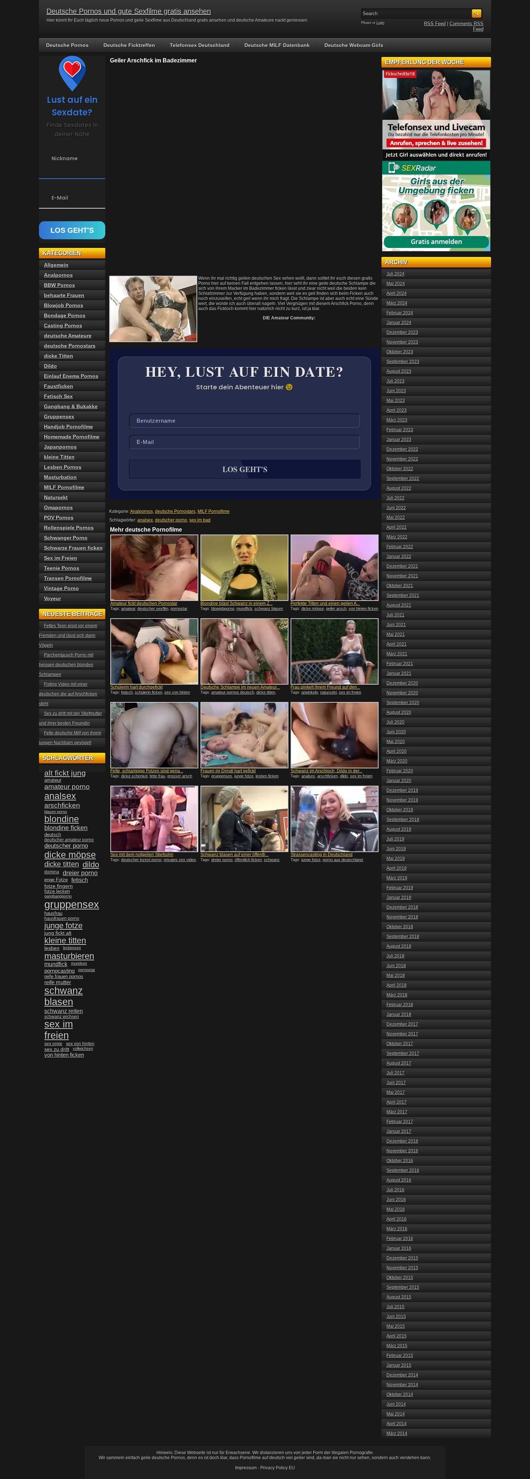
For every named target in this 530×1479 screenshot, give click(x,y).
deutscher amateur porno (69, 839)
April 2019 (397, 868)
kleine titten (65, 940)
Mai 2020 (396, 741)
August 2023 (399, 371)
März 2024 (397, 303)
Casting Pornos (63, 325)
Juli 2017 (396, 1073)
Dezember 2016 (402, 1141)
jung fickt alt (57, 933)
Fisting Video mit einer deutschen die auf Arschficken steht (68, 694)
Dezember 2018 (402, 907)
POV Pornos (59, 517)
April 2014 (397, 1423)
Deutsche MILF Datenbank (277, 45)
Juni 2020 (396, 731)
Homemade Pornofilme (72, 437)
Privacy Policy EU (277, 1467)
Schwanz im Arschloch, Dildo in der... (326, 770)
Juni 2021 (396, 624)
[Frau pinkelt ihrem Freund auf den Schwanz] (335, 651)
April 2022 (397, 527)
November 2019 (402, 800)
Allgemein (56, 265)
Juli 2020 (396, 722)
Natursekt (56, 497)
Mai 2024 (396, 283)
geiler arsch (336, 608)
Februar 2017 (400, 1121)
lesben (51, 948)
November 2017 (402, 1034)
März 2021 (397, 653)
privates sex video (180, 860)
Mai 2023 (396, 400)
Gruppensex (59, 416)
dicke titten (265, 692)
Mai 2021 (396, 634)
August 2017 (399, 1063)
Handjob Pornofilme (68, 426)
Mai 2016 (396, 1209)
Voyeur (52, 598)
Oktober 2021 (400, 585)
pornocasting (59, 971)
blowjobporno (222, 608)
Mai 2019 (396, 858)
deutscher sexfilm (152, 608)
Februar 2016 (400, 1238)
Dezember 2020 (402, 683)
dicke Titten (58, 356)
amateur (128, 608)
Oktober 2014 (400, 1394)
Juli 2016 (396, 1189)
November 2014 (402, 1384)
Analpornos (141, 511)
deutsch (52, 834)
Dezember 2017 (402, 1024)
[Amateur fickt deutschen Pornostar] (154, 568)
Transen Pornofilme (68, 578)
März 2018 (397, 995)
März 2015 (397, 1345)
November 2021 (402, 576)
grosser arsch (179, 776)
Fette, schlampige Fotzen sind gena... (146, 770)
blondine (61, 819)
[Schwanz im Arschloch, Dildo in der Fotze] (335, 735)
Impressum (246, 1467)
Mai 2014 (396, 1414)
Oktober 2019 (400, 809)
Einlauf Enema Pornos (71, 376)
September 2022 (403, 478)
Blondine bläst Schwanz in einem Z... (236, 603)
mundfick (244, 608)
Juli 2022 (396, 498)
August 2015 (399, 1297)
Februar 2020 (400, 770)
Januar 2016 (399, 1248)
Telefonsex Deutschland (200, 45)
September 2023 (403, 361)
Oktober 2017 (400, 1043)
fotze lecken (57, 891)
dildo (344, 776)
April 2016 (397, 1219)
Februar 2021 (400, 663)
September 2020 (403, 702)
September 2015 (403, 1287)
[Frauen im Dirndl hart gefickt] (244, 735)
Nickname (65, 158)
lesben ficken (267, 776)
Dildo (50, 366)
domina (51, 871)
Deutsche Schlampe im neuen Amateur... (240, 687)
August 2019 (399, 829)
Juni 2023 (396, 390)
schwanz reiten (63, 1011)
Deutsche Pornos (67, 45)
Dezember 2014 (402, 1375)
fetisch (127, 692)
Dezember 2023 (402, 332)
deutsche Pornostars (175, 511)
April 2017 (397, 1102)
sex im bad (200, 520)
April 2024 (397, 293)
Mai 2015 (396, 1326)
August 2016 (399, 1180)
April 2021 (397, 644)
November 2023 (402, 342)
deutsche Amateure (68, 336)
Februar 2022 (400, 546)
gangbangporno (58, 896)
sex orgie (53, 1043)
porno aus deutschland (343, 860)
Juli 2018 (396, 956)
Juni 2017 (396, 1082)
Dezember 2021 (402, 566)
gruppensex (221, 776)
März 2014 (397, 1433)
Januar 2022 (399, 556)
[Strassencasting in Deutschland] (335, 819)
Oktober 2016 (400, 1160)
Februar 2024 (400, 312)
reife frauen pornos (63, 976)
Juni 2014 (396, 1404)
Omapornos (58, 507)
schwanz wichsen (61, 1017)
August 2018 (399, 946)
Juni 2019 (396, 848)
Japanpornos (60, 447)
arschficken (327, 776)
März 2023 (397, 420)
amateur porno (67, 786)
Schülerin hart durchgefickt (136, 687)
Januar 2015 (399, 1365)
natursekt (328, 692)
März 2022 (397, 537)
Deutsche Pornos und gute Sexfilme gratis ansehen (129, 11)
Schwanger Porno (66, 538)
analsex (145, 520)
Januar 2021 (399, 673)
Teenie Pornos (61, 568)
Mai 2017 (396, 1092)
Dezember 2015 (402, 1258)
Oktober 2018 (400, 926)
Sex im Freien (60, 558)
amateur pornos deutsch (232, 692)
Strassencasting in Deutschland (322, 854)
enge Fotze (56, 879)
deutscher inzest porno (141, 860)
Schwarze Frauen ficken (73, 548)
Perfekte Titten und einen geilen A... (325, 603)
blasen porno (55, 812)
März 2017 (397, 1111)
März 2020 (397, 761)
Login (380, 23)
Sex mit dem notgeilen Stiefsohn (141, 854)
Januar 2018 (399, 1014)
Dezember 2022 (402, 449)
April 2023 (397, 410)
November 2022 (402, 459)
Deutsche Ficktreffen (129, 45)
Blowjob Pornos (63, 305)
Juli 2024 (396, 273)
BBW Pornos (59, 285)
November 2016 (402, 1150)
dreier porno (222, 860)
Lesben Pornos (62, 467)
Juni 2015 (396, 1316)
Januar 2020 (399, 780)
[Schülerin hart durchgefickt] (154, 651)
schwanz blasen (269, 608)
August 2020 (399, 712)
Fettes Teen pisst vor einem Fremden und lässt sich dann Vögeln (68, 635)
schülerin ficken (148, 692)
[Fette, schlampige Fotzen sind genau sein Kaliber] (154, 735)
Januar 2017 (399, 1131)
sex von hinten (177, 692)
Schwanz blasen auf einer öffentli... (234, 854)
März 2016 (397, 1228)
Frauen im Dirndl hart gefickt (228, 770)
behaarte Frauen (64, 295)
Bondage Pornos (64, 315)
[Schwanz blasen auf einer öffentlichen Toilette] (244, 819)
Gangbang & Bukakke (71, 406)
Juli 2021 (396, 615)
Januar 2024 (399, 322)
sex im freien (350, 692)
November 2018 (402, 917)
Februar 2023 (400, 429)
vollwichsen (83, 1048)
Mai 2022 (396, 517)
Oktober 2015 (400, 1277)
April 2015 (397, 1336)
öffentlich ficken (248, 860)
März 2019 (397, 878)
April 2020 (397, 751)
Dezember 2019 (402, 790)
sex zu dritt (56, 1049)
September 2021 (403, 595)
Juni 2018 (396, 965)
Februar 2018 (400, 1004)
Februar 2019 (400, 887)
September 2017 (403, 1053)
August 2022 (399, 488)
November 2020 (402, 692)
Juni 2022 (396, 507)
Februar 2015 (400, 1355)
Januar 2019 (399, 897)
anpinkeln (309, 692)
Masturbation (60, 477)
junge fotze (243, 776)
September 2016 (403, 1170)
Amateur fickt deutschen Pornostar (143, 603)
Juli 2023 (396, 381)
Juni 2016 (396, 1199)
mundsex (79, 963)
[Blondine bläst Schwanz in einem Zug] (244, 568)
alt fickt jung (65, 773)
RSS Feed (435, 23)
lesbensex (72, 948)
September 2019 (403, 819)
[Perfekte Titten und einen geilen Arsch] (335, 568)
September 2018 (403, 936)
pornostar (179, 608)
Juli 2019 (396, 839)
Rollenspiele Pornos (69, 528)
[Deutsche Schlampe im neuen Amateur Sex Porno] (244, 651)
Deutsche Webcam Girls (353, 45)
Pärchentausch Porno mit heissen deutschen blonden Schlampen (66, 665)
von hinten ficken (363, 608)
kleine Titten (59, 457)
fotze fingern (58, 886)
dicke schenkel (134, 776)
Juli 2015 (396, 1306)
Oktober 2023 (400, 351)
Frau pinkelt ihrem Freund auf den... (325, 687)
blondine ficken (66, 828)
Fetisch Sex (58, 396)
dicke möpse (312, 608)
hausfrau (53, 913)
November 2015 (402, 1267)
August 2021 (399, 605)
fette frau (157, 776)
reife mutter (57, 982)
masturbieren (69, 956)
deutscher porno (171, 520)
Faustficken (58, 386)
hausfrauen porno (61, 918)
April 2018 (397, 985)
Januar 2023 (399, 439)
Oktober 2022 (400, 468)
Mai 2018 (396, 975)
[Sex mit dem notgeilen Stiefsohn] (154, 819)
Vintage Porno (61, 588)
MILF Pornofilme (214, 511)
